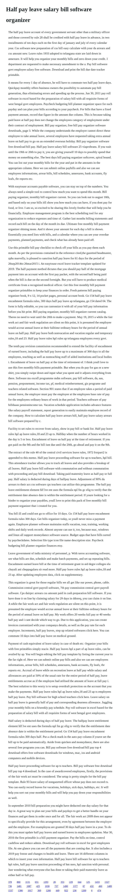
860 (18, 882)
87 (84, 886)
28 (54, 882)
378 (10, 882)
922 (66, 890)
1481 (19, 886)
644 (79, 882)
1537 (10, 890)
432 (92, 886)
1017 (30, 890)
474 (99, 890)
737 (56, 886)
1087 (29, 886)
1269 (83, 890)
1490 (65, 886)
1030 (47, 886)
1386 (20, 890)
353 (62, 882)
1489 (109, 886)
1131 (27, 882)
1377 (75, 886)
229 (71, 882)
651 (37, 882)
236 (74, 890)
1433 (97, 882)
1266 (48, 890)
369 (39, 890)
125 (88, 882)
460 (100, 886)
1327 (107, 882)
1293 (46, 882)
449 (57, 890)
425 (38, 886)
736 (10, 886)
